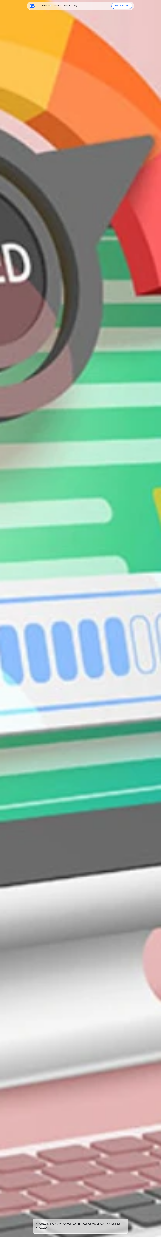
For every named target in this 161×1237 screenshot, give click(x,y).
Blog (75, 6)
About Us (67, 6)
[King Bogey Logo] (32, 6)
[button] (46, 6)
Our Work (57, 6)
